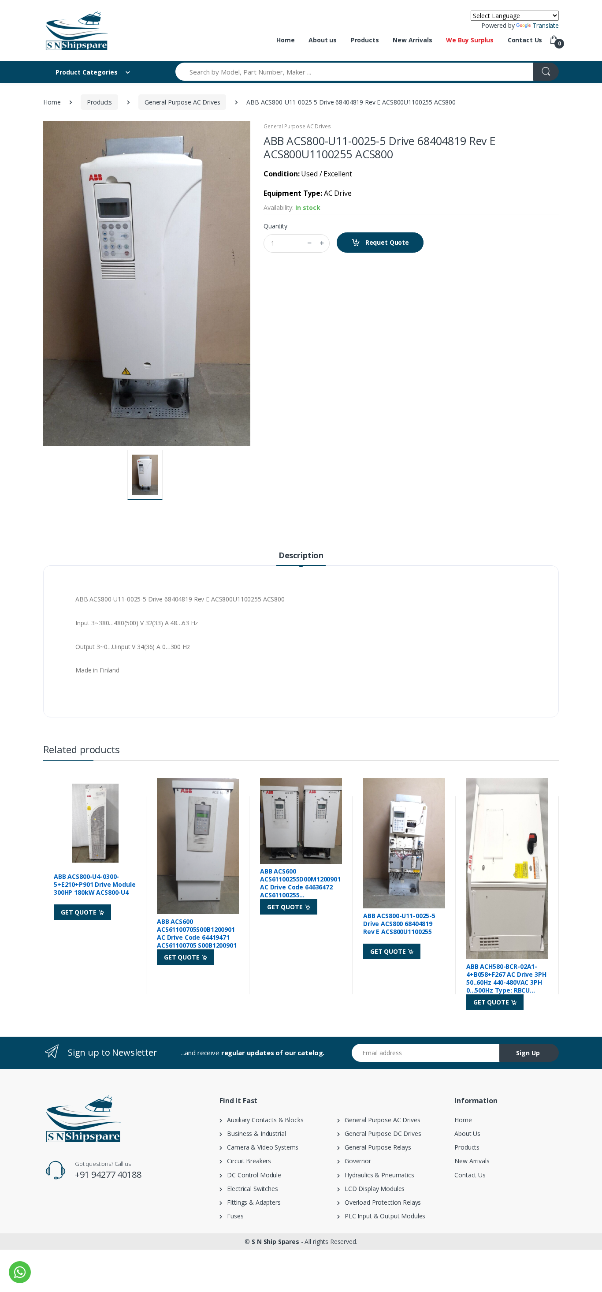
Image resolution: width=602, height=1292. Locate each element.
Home (285, 40)
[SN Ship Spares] (76, 30)
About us (322, 40)
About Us (467, 1133)
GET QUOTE (79, 912)
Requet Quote (386, 242)
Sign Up (528, 1053)
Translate (545, 25)
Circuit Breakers (246, 1161)
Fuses (233, 1216)
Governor (355, 1161)
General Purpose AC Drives (182, 102)
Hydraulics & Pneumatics (377, 1175)
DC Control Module (251, 1175)
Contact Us (525, 40)
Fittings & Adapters (251, 1202)
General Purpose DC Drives (380, 1133)
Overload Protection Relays (380, 1202)
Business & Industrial (254, 1133)
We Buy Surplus (470, 40)
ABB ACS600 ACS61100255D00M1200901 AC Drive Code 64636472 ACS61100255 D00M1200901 (300, 883)
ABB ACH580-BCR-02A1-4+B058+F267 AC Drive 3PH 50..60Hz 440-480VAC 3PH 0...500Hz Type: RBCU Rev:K (506, 978)
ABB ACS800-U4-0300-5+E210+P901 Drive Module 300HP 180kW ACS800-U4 (95, 884)
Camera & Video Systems (260, 1147)
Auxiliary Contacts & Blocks (263, 1120)
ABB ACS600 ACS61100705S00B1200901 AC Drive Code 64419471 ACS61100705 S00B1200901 (197, 933)
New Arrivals (412, 40)
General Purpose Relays (375, 1147)
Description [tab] (301, 555)
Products (365, 40)
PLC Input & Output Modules (383, 1216)
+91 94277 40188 (108, 1174)
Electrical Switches (250, 1188)
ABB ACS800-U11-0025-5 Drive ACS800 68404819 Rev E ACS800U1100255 (399, 924)
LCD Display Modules (372, 1188)
